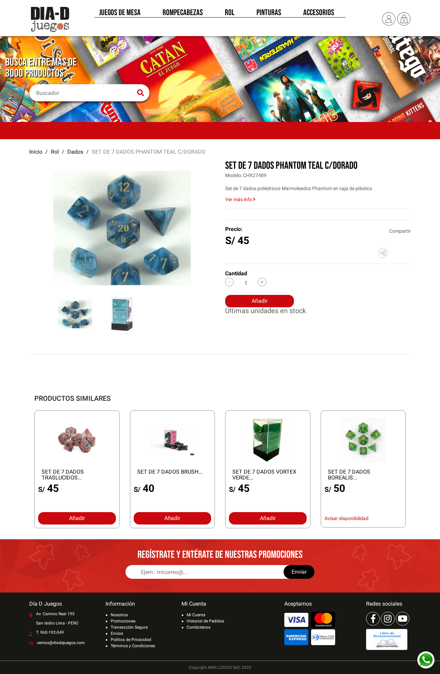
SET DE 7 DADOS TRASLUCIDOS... (63, 474)
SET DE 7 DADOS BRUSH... (169, 471)
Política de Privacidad (131, 639)
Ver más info (239, 199)
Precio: (234, 229)
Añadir (259, 301)
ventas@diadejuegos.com (61, 642)
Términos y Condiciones (133, 645)
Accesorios (318, 13)
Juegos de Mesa (120, 13)
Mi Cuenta (196, 614)
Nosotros (119, 614)
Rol (229, 13)
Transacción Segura (129, 627)
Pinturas (268, 13)
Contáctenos (198, 627)
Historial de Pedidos (205, 621)
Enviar (299, 571)
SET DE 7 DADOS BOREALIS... (349, 474)
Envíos (117, 633)
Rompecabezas (183, 13)
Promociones (123, 621)
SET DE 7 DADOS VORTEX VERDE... (264, 474)
